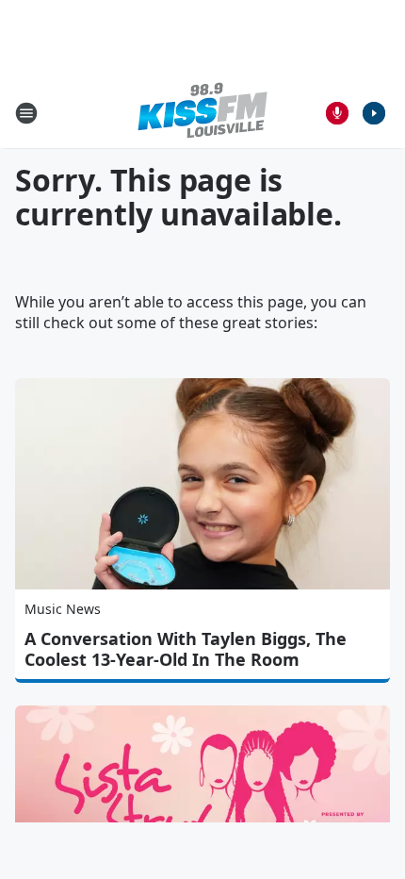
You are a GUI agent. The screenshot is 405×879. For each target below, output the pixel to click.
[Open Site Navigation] (26, 113)
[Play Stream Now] (374, 113)
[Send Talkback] (337, 113)
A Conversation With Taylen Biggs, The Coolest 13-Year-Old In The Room (185, 649)
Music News (62, 609)
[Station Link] (202, 112)
